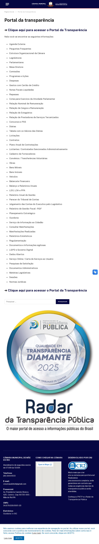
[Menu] (7, 4)
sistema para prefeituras (84, 475)
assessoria (76, 481)
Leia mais (36, 533)
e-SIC (14, 514)
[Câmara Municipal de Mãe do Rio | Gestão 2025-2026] (49, 4)
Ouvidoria (7, 514)
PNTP (80, 497)
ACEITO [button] (18, 538)
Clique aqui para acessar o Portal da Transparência (47, 30)
